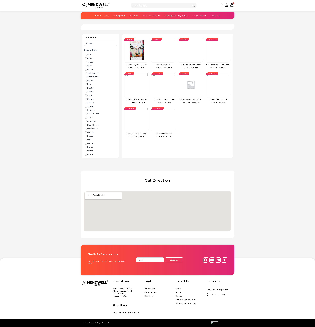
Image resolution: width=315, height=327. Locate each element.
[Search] (193, 5)
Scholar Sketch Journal (136, 134)
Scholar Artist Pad (163, 65)
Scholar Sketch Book (218, 99)
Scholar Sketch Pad (163, 134)
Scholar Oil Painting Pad (136, 99)
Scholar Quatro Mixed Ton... (191, 99)
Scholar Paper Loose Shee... (164, 99)
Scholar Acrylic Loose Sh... (136, 65)
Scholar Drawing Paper (191, 65)
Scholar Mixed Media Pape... (218, 65)
